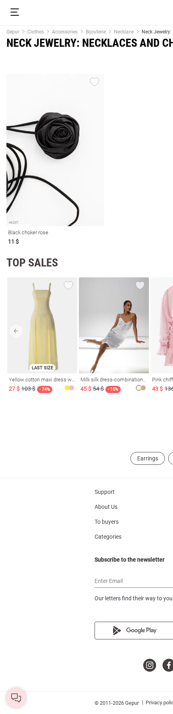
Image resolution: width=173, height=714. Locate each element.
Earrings (147, 458)
